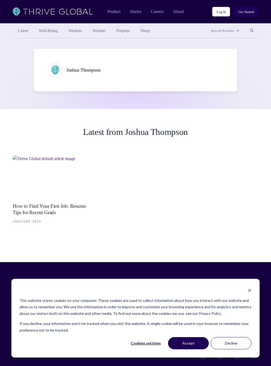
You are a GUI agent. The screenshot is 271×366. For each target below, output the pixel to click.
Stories (135, 11)
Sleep (145, 30)
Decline (231, 343)
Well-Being (48, 30)
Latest (23, 30)
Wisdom (75, 30)
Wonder (99, 30)
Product (113, 11)
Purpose (123, 30)
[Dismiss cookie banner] (249, 290)
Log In (221, 12)
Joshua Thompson (83, 70)
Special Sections (222, 31)
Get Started (246, 12)
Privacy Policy (210, 313)
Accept (188, 343)
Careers (157, 11)
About (178, 11)
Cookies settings (146, 343)
